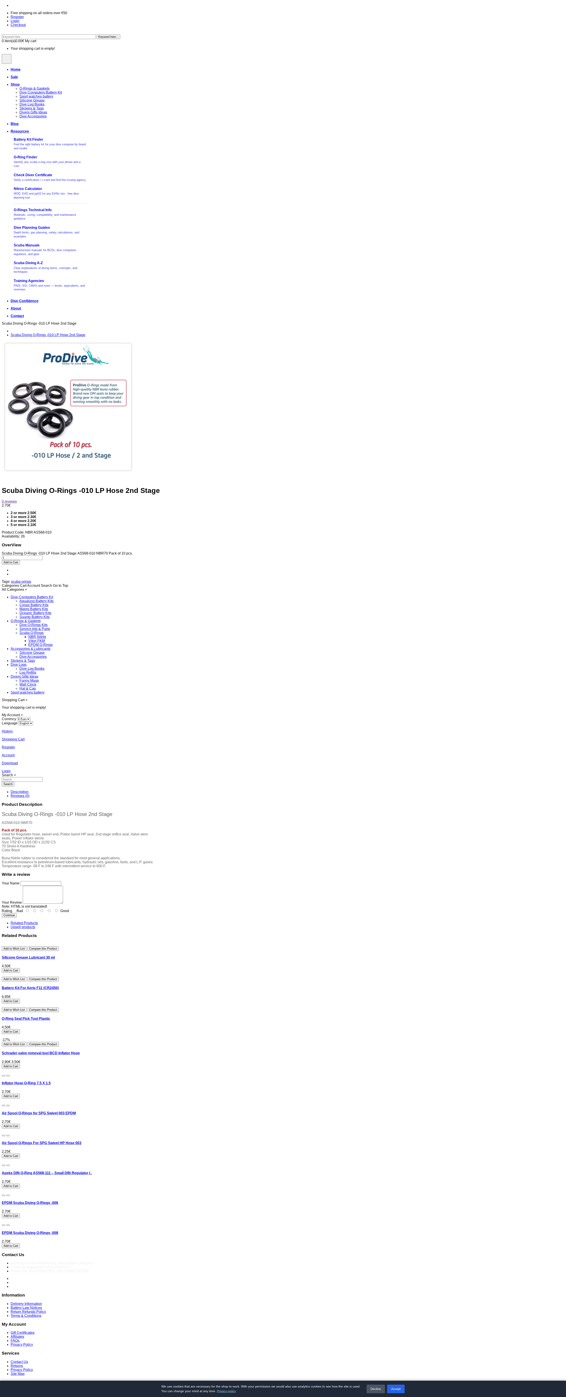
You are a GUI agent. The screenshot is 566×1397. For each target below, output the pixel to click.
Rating (7, 911)
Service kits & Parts (34, 629)
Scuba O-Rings (31, 633)
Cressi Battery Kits (33, 605)
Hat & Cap (27, 688)
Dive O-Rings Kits (33, 625)
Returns (17, 1366)
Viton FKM (36, 641)
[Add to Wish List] (3, 1075)
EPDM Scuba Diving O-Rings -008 (30, 1233)
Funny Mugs (29, 680)
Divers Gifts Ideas (33, 112)
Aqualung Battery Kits (36, 601)
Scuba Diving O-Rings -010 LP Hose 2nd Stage (48, 335)
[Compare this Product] (8, 1075)
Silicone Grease (32, 100)
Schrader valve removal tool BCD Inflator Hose (41, 1053)
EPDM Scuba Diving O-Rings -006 (30, 1203)
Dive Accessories (33, 116)
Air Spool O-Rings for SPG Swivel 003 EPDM (39, 1113)
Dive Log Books (31, 104)
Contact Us (19, 1362)
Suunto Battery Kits (34, 617)
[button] (10, 585)
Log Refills (27, 672)
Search (8, 784)
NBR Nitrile (37, 637)
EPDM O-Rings (40, 645)
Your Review (12, 902)
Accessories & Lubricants (30, 649)
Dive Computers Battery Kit (40, 92)
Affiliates (17, 1336)
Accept (396, 1389)
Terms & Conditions (26, 1315)
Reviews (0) (20, 796)
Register (17, 17)
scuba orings (21, 581)
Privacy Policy (22, 1344)
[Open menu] (6, 59)
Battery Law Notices (26, 1308)
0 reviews (9, 501)
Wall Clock (27, 684)
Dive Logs (19, 664)
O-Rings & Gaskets (34, 88)
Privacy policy (226, 1391)
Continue (9, 915)
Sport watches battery (36, 96)
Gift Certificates (22, 1333)
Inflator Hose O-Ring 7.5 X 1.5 (26, 1083)
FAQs (15, 1340)
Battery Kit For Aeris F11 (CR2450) (30, 988)
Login (15, 21)
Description (20, 792)
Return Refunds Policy (28, 1312)
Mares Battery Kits (33, 609)
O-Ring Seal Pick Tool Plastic (26, 1018)
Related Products (24, 923)
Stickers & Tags (31, 108)
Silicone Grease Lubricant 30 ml (28, 957)
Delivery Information (26, 1304)
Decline (376, 1389)
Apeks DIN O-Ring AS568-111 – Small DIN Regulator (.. (47, 1173)
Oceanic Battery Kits (35, 613)
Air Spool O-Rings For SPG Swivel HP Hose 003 (41, 1143)
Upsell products (23, 927)
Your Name (10, 883)
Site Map (18, 1374)
